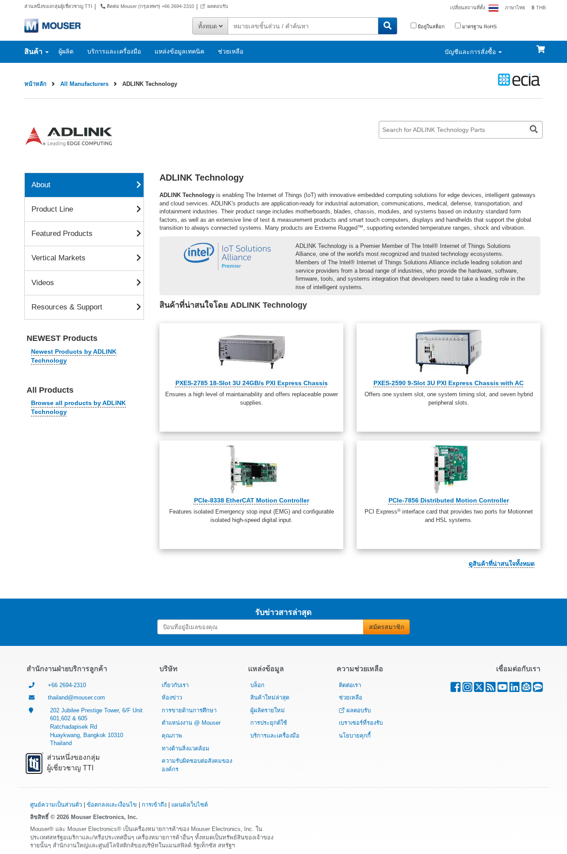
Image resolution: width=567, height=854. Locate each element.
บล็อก (257, 685)
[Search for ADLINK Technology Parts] (534, 130)
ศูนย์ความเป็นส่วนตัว (56, 804)
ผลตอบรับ (217, 6)
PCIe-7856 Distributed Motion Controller (448, 500)
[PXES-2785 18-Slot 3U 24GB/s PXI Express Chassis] (251, 352)
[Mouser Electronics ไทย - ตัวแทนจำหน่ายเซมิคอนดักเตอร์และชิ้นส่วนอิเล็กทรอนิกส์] (52, 25)
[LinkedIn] (514, 689)
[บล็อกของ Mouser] (538, 689)
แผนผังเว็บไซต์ (189, 804)
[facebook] (455, 689)
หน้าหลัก (35, 84)
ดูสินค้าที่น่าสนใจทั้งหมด (502, 563)
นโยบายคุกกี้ (355, 735)
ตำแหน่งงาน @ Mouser (191, 722)
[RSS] (490, 689)
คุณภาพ (172, 735)
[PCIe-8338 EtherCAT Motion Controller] (251, 469)
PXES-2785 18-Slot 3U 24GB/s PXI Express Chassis (251, 382)
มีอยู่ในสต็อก (430, 26)
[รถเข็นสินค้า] (540, 45)
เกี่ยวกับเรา (175, 685)
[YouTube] (502, 689)
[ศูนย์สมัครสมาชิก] (526, 689)
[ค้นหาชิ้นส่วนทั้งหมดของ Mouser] (387, 26)
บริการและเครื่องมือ (114, 51)
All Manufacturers (84, 84)
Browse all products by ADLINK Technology (78, 407)
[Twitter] (479, 689)
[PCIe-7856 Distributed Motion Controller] (448, 469)
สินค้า (34, 51)
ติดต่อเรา (350, 685)
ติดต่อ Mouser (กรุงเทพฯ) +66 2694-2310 (149, 6)
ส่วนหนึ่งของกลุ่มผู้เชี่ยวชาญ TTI (58, 6)
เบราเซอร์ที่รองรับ (361, 722)
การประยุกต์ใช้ (268, 722)
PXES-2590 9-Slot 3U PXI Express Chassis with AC (448, 382)
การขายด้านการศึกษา (189, 710)
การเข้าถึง (154, 804)
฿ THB (539, 7)
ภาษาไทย (515, 7)
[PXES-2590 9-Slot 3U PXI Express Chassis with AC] (448, 352)
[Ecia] (517, 79)
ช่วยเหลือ (230, 51)
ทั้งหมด (208, 26)
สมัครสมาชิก (386, 626)
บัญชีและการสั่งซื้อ (471, 51)
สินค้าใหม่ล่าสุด (269, 697)
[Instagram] (467, 689)
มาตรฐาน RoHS (479, 26)
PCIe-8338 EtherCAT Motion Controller (251, 500)
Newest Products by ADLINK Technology (74, 356)
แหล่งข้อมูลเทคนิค (179, 51)
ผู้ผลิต (66, 51)
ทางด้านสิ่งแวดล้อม (186, 748)
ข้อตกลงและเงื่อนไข (112, 804)
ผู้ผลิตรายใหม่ (267, 710)
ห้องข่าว (172, 697)
